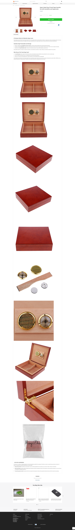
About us (26, 515)
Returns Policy (39, 517)
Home (13, 5)
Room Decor (45, 3)
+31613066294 (15, 515)
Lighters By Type (15, 3)
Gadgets (61, 3)
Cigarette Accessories (35, 3)
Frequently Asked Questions (41, 518)
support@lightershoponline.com (17, 516)
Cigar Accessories (25, 3)
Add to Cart (51, 19)
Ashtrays (53, 3)
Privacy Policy (27, 516)
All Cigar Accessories (22, 5)
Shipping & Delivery (40, 516)
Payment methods (40, 515)
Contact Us (26, 518)
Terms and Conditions (28, 517)
